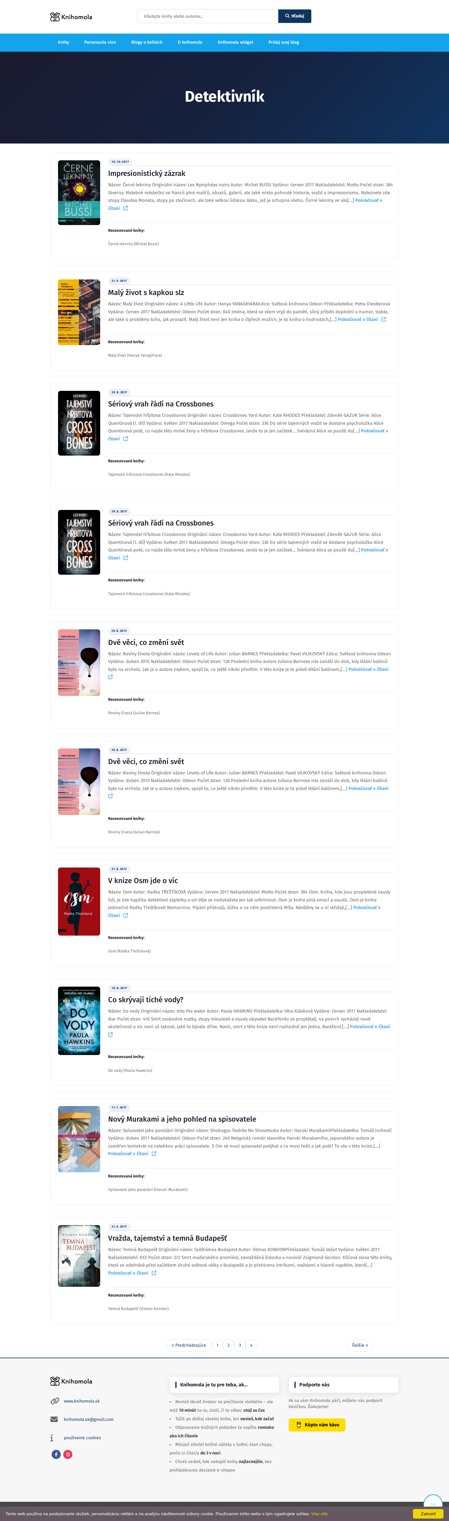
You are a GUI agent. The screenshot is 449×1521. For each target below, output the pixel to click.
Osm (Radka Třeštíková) (129, 951)
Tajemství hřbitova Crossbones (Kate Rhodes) (149, 474)
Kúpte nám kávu (322, 1425)
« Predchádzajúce (189, 1345)
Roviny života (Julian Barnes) (134, 713)
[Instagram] (67, 1454)
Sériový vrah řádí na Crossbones (161, 404)
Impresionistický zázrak (146, 173)
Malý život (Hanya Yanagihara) (135, 355)
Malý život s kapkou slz (146, 292)
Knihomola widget (235, 42)
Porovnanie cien (100, 42)
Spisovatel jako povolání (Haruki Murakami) (148, 1189)
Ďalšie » (360, 1345)
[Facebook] (56, 1454)
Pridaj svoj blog (283, 42)
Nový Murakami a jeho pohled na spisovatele (182, 1119)
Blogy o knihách (146, 42)
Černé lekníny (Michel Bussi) (133, 244)
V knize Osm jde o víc (143, 880)
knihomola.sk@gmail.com (89, 1419)
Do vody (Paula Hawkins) (130, 1070)
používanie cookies (82, 1437)
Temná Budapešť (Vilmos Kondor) (138, 1308)
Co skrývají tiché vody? (145, 999)
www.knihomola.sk (82, 1401)
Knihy (63, 42)
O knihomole (190, 42)
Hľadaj (297, 16)
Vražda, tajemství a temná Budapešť (167, 1238)
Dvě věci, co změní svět (146, 642)
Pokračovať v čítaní (359, 319)
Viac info (319, 1513)
